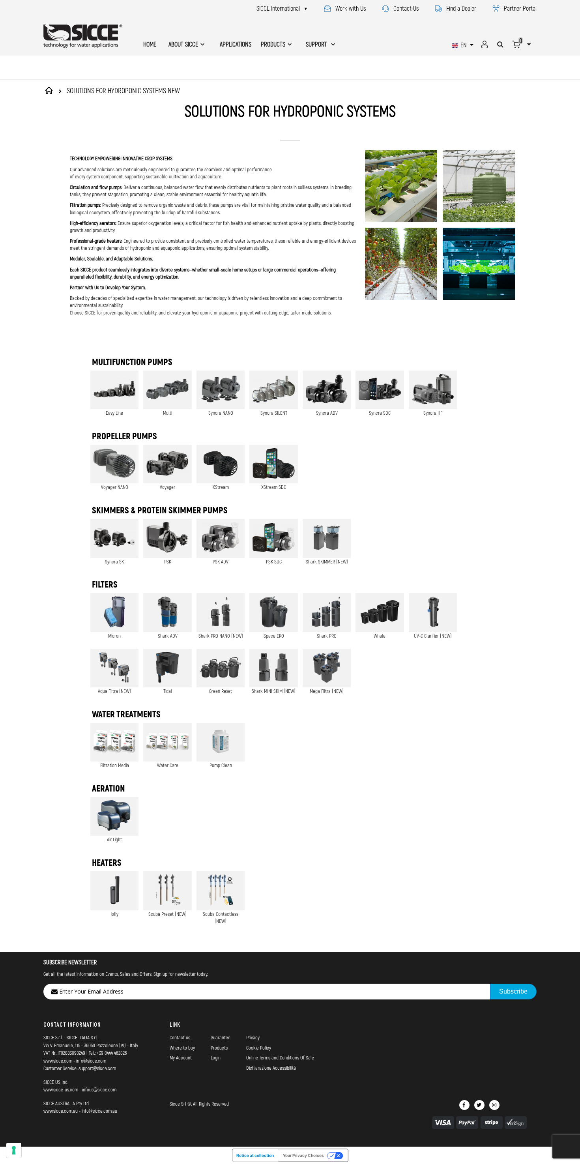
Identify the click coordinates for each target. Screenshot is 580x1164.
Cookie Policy (258, 1047)
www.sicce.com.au (60, 1111)
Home (50, 90)
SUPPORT (317, 44)
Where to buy (182, 1047)
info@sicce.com (91, 1060)
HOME (149, 44)
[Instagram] (494, 1105)
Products (219, 1047)
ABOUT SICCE (183, 44)
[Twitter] (479, 1105)
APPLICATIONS (235, 44)
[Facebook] (464, 1105)
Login (216, 1057)
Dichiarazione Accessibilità (271, 1068)
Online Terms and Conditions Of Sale (280, 1057)
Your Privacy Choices (303, 1155)
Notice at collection (255, 1155)
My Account (181, 1057)
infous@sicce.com (99, 1089)
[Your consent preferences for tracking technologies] (13, 1150)
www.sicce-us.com (60, 1089)
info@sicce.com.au (99, 1111)
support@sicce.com (97, 1068)
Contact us (180, 1037)
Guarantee (220, 1037)
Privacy (253, 1037)
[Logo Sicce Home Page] (82, 36)
